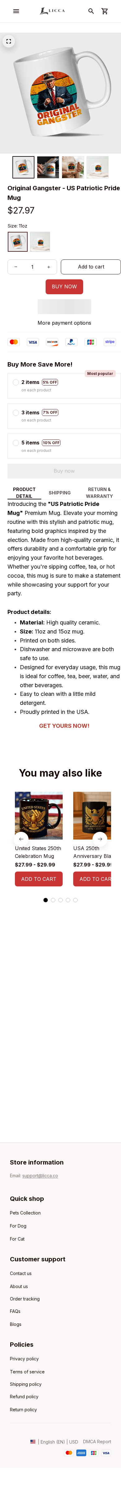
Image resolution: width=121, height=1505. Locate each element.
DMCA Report (97, 1441)
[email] (40, 1175)
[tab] (45, 900)
